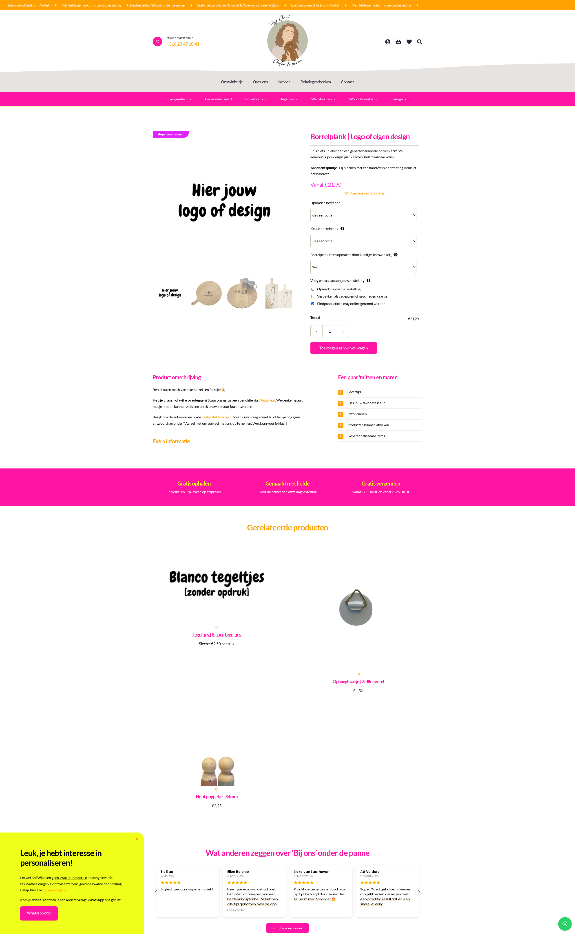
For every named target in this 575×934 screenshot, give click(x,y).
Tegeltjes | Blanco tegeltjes (216, 634)
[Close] (136, 839)
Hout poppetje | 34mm (217, 796)
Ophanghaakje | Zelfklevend (358, 681)
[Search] (419, 42)
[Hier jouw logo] (224, 202)
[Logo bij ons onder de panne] (287, 16)
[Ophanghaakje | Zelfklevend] (358, 607)
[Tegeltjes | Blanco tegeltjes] (217, 583)
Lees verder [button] (236, 910)
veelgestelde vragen (217, 417)
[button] (364, 193)
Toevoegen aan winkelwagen (343, 347)
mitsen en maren (55, 890)
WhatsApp (267, 400)
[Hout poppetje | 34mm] (217, 745)
